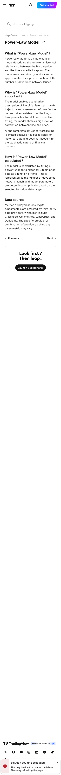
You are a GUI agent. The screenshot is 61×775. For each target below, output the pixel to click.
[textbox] (32, 24)
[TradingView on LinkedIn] (36, 752)
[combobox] (30, 24)
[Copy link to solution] (43, 42)
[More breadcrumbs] (23, 35)
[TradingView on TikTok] (52, 752)
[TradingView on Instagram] (29, 752)
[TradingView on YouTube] (21, 752)
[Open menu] (4, 5)
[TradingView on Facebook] (13, 752)
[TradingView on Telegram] (44, 752)
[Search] (30, 5)
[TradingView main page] (12, 5)
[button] (11, 35)
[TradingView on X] (5, 752)
